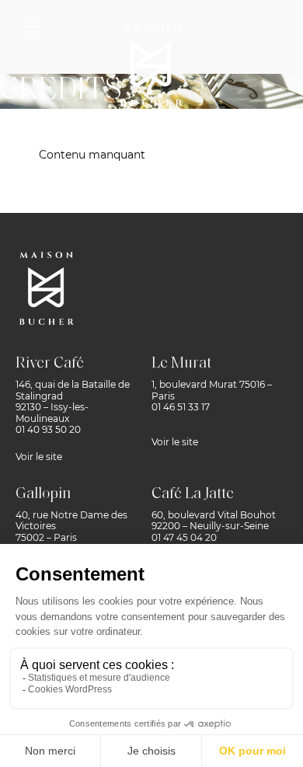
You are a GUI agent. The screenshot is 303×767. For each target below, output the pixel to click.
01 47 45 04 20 (184, 537)
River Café (50, 363)
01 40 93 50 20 (48, 429)
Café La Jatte (193, 494)
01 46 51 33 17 (181, 407)
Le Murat (181, 363)
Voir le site (39, 456)
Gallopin (43, 494)
